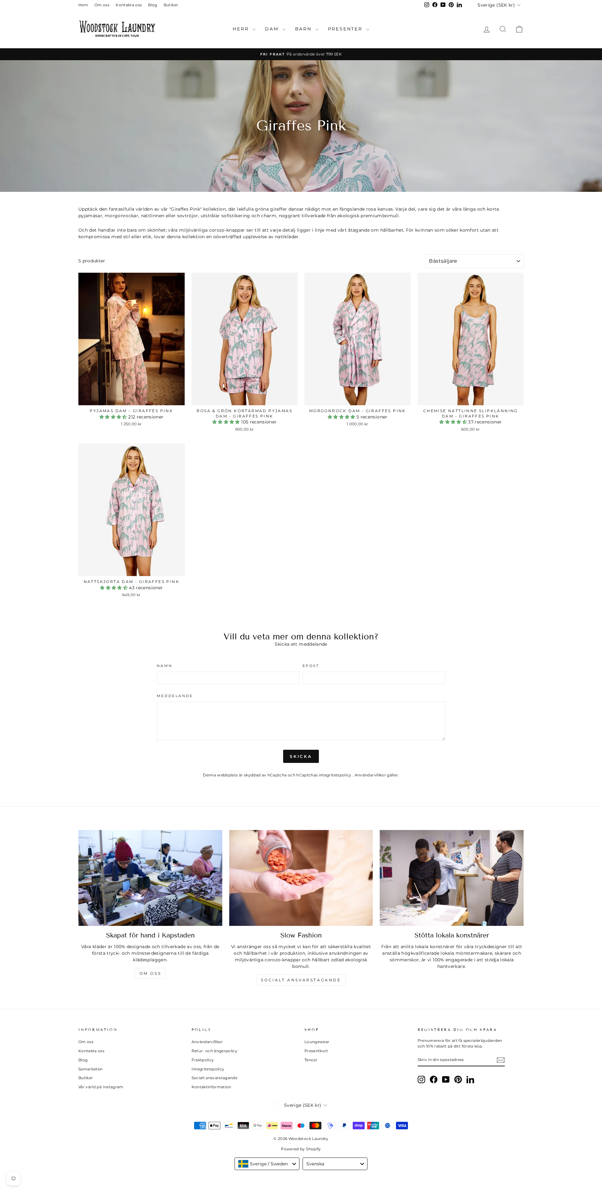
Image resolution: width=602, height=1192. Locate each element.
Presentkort (316, 1050)
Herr (242, 29)
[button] (113, 417)
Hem (83, 5)
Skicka (301, 756)
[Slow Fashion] (301, 878)
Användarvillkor (371, 775)
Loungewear (317, 1041)
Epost (311, 666)
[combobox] (267, 1164)
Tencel (310, 1060)
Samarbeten (90, 1069)
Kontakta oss (129, 5)
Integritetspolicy (208, 1069)
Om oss (101, 5)
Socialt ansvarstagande (301, 980)
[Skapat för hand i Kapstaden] (150, 878)
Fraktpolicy (203, 1060)
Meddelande (175, 696)
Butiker (171, 5)
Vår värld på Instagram (101, 1086)
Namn (164, 666)
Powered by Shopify (301, 1149)
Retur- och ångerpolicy (215, 1050)
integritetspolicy (335, 775)
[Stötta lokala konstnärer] (452, 878)
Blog (152, 5)
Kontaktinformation (211, 1086)
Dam (273, 29)
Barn (304, 29)
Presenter (346, 29)
